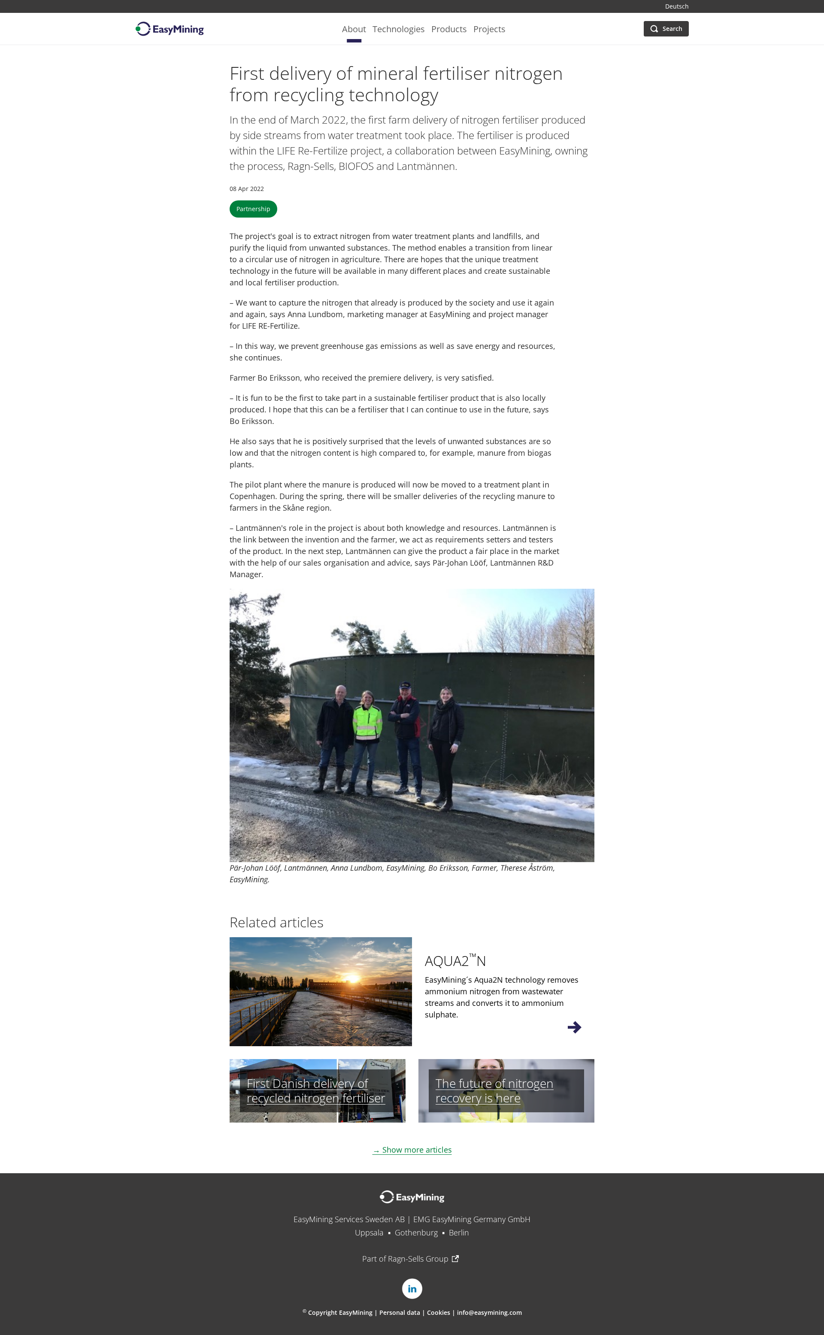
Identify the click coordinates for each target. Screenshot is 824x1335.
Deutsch (677, 6)
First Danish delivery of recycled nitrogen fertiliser (316, 1090)
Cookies (439, 1312)
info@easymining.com (489, 1312)
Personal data (399, 1312)
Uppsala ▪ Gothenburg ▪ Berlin (412, 1232)
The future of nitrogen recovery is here (495, 1090)
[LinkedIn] (412, 1288)
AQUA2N (455, 960)
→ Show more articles (412, 1149)
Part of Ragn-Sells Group (405, 1258)
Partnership (253, 209)
